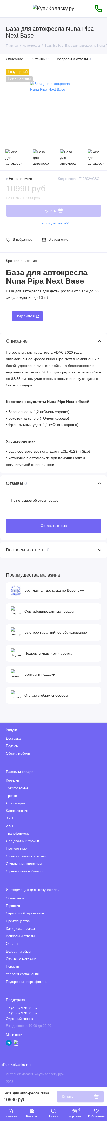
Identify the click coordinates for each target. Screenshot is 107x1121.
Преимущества (18, 921)
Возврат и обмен (19, 951)
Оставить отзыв (54, 525)
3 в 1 (10, 818)
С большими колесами (24, 864)
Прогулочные (16, 848)
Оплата (12, 944)
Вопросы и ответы (74, 59)
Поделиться (25, 316)
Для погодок (15, 803)
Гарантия (13, 906)
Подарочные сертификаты (26, 982)
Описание (14, 59)
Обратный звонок (19, 1019)
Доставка (13, 738)
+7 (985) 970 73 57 (22, 1013)
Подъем (12, 746)
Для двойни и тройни (22, 841)
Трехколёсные (17, 788)
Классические (17, 811)
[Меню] (9, 8)
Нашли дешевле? (54, 223)
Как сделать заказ (20, 929)
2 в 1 (10, 826)
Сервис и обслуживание (25, 913)
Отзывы (40, 59)
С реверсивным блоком (24, 871)
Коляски (12, 780)
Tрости (11, 796)
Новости (12, 966)
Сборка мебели (18, 753)
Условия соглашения (22, 974)
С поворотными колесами (26, 856)
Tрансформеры (18, 833)
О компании (15, 898)
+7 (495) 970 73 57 (22, 1008)
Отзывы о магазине (21, 959)
